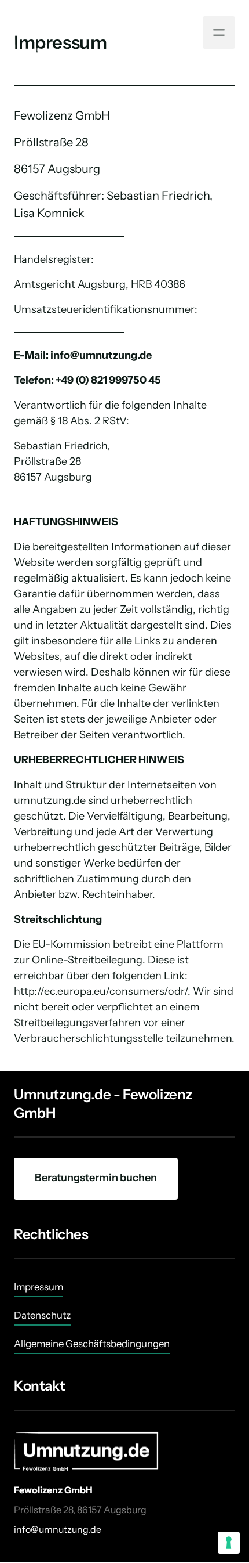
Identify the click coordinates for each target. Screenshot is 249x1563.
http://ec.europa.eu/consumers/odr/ (101, 991)
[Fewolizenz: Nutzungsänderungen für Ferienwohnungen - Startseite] (83, 32)
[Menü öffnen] (219, 32)
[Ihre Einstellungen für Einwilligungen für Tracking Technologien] (229, 1543)
